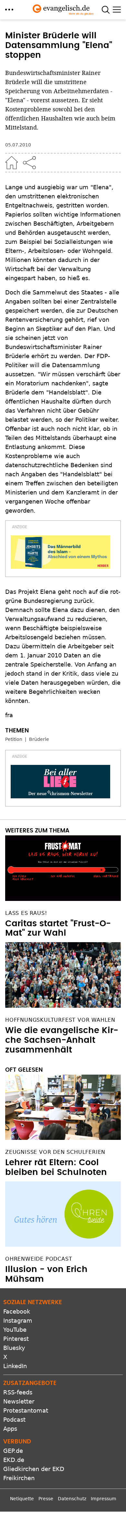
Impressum (103, 1498)
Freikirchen (19, 1478)
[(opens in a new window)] (60, 552)
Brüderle (39, 739)
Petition (13, 739)
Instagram (17, 1320)
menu (9, 10)
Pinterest (16, 1338)
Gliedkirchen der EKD (33, 1469)
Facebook (16, 1311)
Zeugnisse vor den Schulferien (55, 1152)
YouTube (14, 1329)
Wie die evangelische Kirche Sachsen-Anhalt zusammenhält (61, 1040)
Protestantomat (25, 1410)
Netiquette (22, 1498)
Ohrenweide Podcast (38, 1259)
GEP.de (13, 1450)
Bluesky (14, 1347)
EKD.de (13, 1459)
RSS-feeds (17, 1392)
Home (11, 162)
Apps (10, 1428)
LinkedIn (15, 1366)
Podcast (14, 1419)
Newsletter (18, 1401)
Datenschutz (72, 1498)
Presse (45, 1498)
